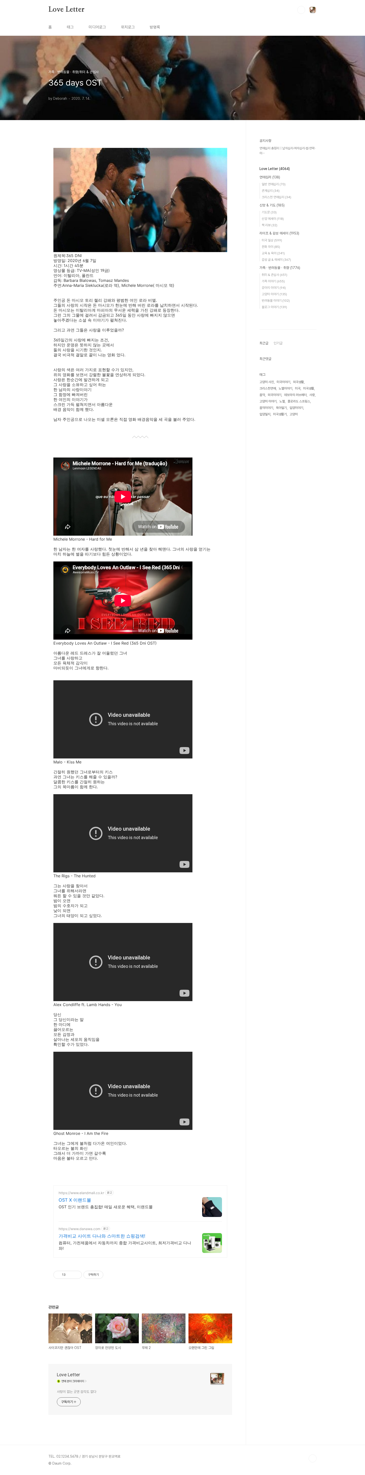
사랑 (312, 395)
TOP (313, 1458)
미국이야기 (283, 382)
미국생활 (308, 388)
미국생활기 (280, 414)
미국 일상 (272, 240)
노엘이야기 (285, 388)
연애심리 (269, 177)
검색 (301, 10)
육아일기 (281, 408)
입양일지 (264, 414)
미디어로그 (97, 27)
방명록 (155, 27)
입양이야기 (296, 408)
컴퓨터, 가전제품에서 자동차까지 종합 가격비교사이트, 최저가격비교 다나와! (125, 1245)
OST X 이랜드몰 (75, 1200)
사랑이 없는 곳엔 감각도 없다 (76, 1392)
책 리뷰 (269, 225)
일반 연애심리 (274, 184)
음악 (262, 395)
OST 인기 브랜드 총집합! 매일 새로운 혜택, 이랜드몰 (106, 1206)
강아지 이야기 (274, 288)
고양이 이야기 (274, 294)
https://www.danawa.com (79, 1229)
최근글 (263, 343)
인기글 (278, 343)
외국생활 (298, 382)
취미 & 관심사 (274, 275)
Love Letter (66, 9)
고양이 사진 (266, 382)
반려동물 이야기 (276, 300)
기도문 (269, 212)
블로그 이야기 (274, 307)
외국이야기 (274, 395)
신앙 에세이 (273, 219)
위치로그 (128, 27)
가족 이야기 (273, 281)
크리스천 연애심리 (276, 197)
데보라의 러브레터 (295, 395)
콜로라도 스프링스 (299, 401)
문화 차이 (271, 247)
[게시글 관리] (76, 1274)
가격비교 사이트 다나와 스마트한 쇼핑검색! (102, 1236)
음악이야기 (266, 408)
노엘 (282, 401)
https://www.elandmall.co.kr (81, 1193)
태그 (70, 27)
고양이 (294, 414)
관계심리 (271, 191)
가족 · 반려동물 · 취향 (279, 268)
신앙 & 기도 (272, 205)
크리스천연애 (267, 388)
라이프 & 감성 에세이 (279, 233)
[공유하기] (70, 1274)
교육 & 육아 (273, 253)
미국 (297, 388)
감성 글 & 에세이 (276, 260)
